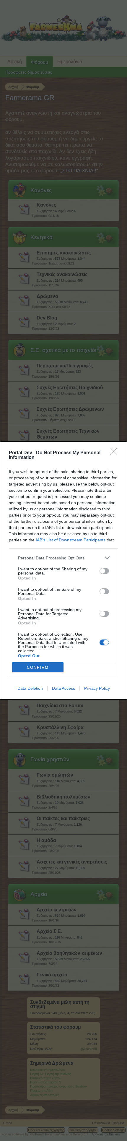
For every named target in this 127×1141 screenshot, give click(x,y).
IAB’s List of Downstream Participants (70, 540)
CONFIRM (38, 667)
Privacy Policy (97, 688)
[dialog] (63, 570)
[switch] (104, 571)
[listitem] (63, 558)
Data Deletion (30, 688)
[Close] (115, 453)
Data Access (63, 688)
